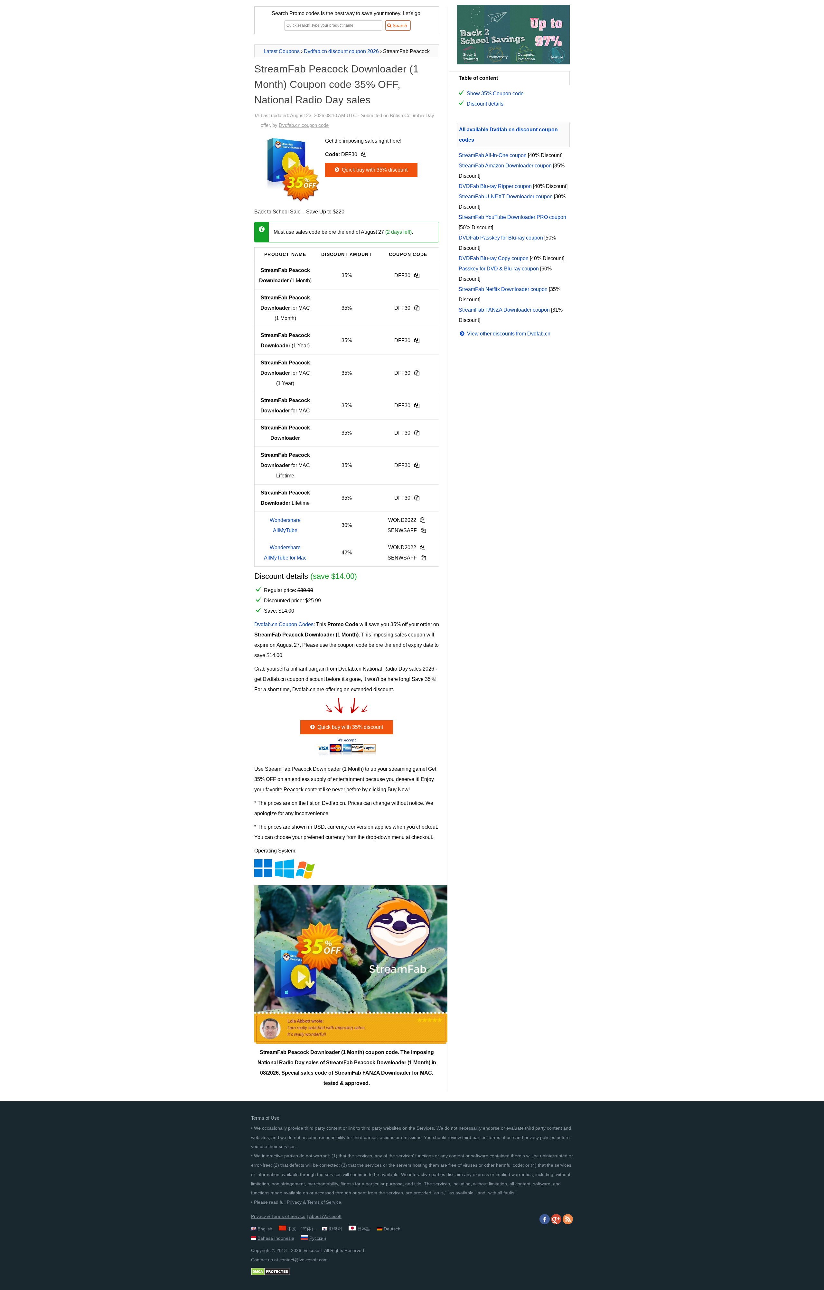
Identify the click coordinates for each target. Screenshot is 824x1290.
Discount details (485, 104)
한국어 (335, 1228)
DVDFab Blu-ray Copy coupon (494, 258)
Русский (317, 1238)
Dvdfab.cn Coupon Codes (284, 624)
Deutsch (392, 1228)
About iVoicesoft (325, 1216)
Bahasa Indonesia (276, 1238)
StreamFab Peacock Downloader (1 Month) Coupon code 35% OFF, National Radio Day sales (336, 84)
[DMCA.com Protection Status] (270, 1273)
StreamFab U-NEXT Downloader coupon (506, 196)
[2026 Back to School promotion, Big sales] (513, 62)
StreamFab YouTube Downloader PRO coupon (512, 217)
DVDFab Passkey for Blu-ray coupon (501, 237)
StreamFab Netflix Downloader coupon (503, 289)
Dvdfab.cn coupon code (304, 125)
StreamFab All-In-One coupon (493, 155)
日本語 (364, 1228)
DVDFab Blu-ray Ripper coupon (495, 186)
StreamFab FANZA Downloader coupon (504, 310)
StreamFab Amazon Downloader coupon (505, 165)
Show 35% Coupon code (495, 93)
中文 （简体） (301, 1228)
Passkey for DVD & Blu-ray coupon (499, 268)
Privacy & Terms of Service (314, 1202)
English (265, 1228)
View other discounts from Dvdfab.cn (508, 333)
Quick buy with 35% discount (374, 170)
